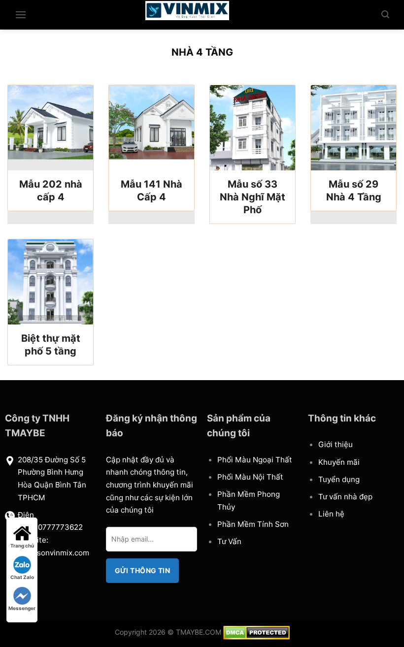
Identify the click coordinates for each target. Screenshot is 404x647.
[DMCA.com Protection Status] (256, 631)
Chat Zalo (22, 577)
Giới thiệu (335, 444)
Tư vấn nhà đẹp (345, 496)
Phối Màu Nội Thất (250, 477)
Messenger (21, 608)
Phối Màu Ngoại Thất (254, 459)
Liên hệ (331, 513)
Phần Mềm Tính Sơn (253, 524)
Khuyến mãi (339, 462)
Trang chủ (22, 546)
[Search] (385, 14)
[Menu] (20, 14)
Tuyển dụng (339, 479)
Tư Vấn (229, 541)
